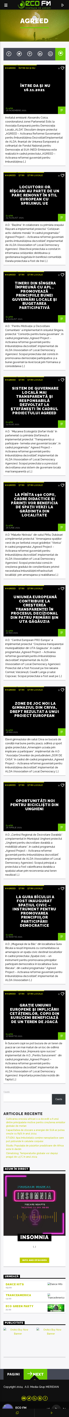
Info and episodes (34, 1260)
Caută (7, 1092)
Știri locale (35, 175)
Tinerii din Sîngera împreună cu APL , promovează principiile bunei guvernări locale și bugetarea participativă (34, 295)
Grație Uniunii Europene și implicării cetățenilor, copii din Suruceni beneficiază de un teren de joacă (34, 1013)
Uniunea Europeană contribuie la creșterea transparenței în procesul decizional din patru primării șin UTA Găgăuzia (35, 609)
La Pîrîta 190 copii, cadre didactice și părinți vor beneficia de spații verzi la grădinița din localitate (34, 504)
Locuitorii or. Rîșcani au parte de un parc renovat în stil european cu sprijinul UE (34, 195)
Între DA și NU (27, 68)
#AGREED (10, 68)
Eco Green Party (19, 1306)
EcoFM (9, 108)
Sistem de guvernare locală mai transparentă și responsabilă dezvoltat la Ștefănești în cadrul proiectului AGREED (34, 400)
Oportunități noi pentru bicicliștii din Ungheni (34, 805)
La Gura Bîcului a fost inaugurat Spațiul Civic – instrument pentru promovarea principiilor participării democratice (34, 911)
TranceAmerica (18, 1295)
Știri (21, 175)
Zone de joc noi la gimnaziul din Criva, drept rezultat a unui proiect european (34, 709)
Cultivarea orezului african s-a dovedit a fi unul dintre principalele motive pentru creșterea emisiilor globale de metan (35, 1122)
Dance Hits (15, 1284)
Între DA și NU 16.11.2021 (35, 87)
